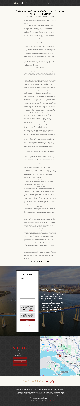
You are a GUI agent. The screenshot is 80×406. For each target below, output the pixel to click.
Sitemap (35, 402)
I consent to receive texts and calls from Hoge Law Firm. (28, 308)
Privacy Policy (40, 402)
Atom (46, 261)
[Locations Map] (60, 356)
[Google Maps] (47, 381)
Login (45, 402)
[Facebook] (50, 381)
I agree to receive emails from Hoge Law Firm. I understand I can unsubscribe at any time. (28, 315)
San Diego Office (20, 348)
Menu (65, 3)
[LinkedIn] (53, 381)
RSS (48, 261)
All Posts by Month (40, 261)
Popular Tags (33, 261)
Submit (27, 320)
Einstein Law (52, 400)
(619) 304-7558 (30, 325)
